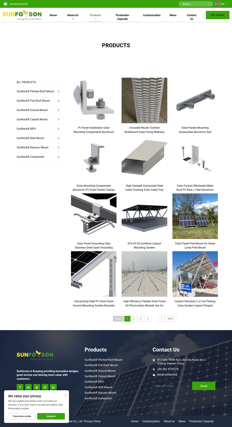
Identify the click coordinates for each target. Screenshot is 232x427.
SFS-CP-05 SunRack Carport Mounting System (144, 245)
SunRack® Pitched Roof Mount (35, 91)
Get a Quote (217, 14)
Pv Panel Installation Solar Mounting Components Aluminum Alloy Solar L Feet (94, 130)
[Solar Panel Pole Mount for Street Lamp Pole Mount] (195, 216)
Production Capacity (122, 17)
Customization (151, 15)
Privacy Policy (92, 421)
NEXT (171, 318)
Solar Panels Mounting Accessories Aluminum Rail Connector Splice (195, 130)
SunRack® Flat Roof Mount (33, 100)
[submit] (209, 4)
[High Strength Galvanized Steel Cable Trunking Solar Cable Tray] (144, 158)
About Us (72, 15)
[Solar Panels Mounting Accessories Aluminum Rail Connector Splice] (195, 100)
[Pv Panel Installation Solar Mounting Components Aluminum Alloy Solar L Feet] (94, 100)
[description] (35, 355)
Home (53, 15)
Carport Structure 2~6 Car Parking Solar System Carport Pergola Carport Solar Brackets (195, 304)
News (173, 15)
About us (169, 421)
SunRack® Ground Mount (32, 110)
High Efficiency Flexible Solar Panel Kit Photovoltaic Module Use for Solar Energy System (144, 304)
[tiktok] (45, 387)
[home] (22, 15)
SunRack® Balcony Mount (32, 147)
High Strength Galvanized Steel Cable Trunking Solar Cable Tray (144, 187)
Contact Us (191, 17)
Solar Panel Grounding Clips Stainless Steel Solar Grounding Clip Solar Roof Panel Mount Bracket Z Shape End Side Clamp (93, 246)
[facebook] (20, 387)
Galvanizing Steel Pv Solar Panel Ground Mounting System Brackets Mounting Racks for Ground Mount (94, 304)
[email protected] (19, 4)
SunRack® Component (30, 156)
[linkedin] (28, 387)
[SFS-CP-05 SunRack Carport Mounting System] (144, 216)
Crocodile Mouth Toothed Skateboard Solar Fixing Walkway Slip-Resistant (144, 130)
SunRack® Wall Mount (30, 138)
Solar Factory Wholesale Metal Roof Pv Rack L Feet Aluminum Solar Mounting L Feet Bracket (195, 188)
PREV (118, 318)
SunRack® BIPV (26, 128)
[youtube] (36, 387)
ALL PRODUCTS (26, 82)
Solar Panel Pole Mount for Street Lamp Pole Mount (195, 245)
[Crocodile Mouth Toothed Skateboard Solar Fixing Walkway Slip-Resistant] (144, 100)
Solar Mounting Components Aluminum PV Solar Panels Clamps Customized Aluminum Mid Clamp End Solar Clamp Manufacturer (94, 188)
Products (95, 15)
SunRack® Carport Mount (32, 119)
